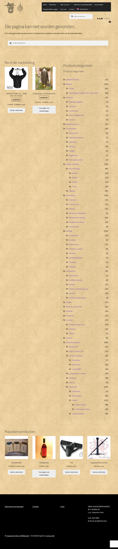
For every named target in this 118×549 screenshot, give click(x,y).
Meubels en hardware (77, 213)
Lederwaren (70, 271)
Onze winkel (99, 5)
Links (62, 506)
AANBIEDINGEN (72, 79)
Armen (74, 173)
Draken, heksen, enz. (77, 324)
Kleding (69, 231)
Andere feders (80, 405)
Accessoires (73, 133)
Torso (74, 186)
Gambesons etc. (72, 124)
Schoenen (70, 315)
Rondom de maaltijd (77, 217)
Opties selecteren (16, 110)
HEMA (71, 88)
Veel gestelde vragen (50, 9)
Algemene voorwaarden (14, 506)
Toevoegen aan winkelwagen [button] (44, 109)
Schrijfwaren (74, 226)
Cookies (35, 506)
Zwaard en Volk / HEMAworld (18, 536)
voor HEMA (76, 369)
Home (45, 5)
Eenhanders (76, 396)
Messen (72, 209)
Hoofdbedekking (75, 258)
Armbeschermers (76, 280)
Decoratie (76, 360)
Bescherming (74, 168)
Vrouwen (72, 267)
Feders (74, 400)
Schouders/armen (76, 160)
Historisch (76, 364)
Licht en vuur (74, 204)
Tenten (69, 338)
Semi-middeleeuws (76, 115)
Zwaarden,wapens (73, 342)
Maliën (68, 302)
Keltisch (72, 329)
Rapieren (72, 378)
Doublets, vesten (76, 249)
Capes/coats (74, 244)
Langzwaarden (78, 413)
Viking (71, 333)
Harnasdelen (71, 128)
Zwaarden (73, 387)
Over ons (63, 9)
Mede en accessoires (74, 306)
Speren (72, 382)
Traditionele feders (82, 409)
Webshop (52, 5)
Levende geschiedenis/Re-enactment (83, 93)
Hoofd (74, 182)
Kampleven (70, 195)
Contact (71, 9)
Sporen (72, 120)
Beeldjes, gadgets (76, 102)
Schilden (69, 311)
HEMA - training (72, 164)
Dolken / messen (75, 356)
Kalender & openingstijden (83, 5)
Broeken (72, 240)
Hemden (72, 253)
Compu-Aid (50, 536)
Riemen (72, 293)
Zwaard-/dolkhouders (77, 298)
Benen (74, 177)
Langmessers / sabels (77, 373)
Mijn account (65, 5)
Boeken (69, 84)
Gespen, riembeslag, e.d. (78, 289)
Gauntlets (73, 142)
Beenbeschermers (76, 137)
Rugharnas (73, 155)
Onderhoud (73, 111)
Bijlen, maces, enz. (76, 351)
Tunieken (72, 262)
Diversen (69, 97)
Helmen (72, 146)
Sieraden (69, 320)
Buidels (72, 284)
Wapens (72, 191)
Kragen (72, 151)
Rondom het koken (76, 222)
